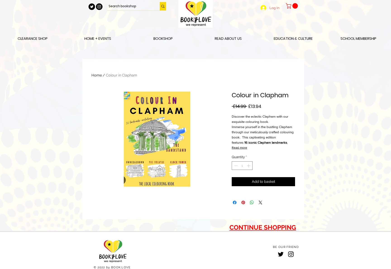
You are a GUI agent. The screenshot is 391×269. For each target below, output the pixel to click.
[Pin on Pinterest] (243, 202)
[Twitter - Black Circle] (91, 6)
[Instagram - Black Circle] (99, 6)
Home (96, 75)
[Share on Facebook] (234, 202)
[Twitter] (280, 254)
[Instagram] (291, 254)
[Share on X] (260, 202)
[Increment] (249, 166)
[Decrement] (235, 166)
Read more (239, 147)
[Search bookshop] (163, 6)
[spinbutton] (242, 166)
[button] (292, 6)
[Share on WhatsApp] (252, 202)
